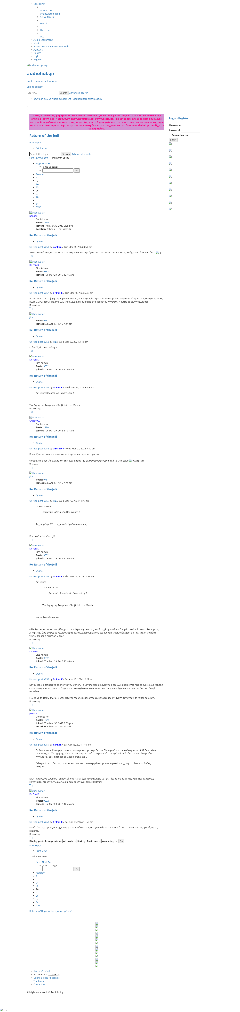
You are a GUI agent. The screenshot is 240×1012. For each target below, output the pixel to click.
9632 (46, 271)
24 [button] (37, 184)
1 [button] (36, 177)
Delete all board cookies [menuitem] (46, 977)
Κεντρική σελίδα (42, 971)
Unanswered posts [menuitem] (50, 13)
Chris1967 (34, 420)
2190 (46, 427)
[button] (40, 174)
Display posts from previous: (45, 841)
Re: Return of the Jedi (43, 235)
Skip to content (35, 86)
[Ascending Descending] (109, 841)
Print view (41, 148)
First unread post (38, 157)
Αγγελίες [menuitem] (38, 49)
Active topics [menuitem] (47, 16)
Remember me (179, 135)
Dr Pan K (34, 264)
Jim (31, 317)
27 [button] (37, 193)
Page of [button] (43, 163)
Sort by (81, 841)
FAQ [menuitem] (42, 36)
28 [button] (37, 197)
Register (183, 118)
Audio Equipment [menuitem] (43, 39)
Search (63, 92)
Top (31, 255)
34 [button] (37, 203)
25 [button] (37, 187)
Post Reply (35, 142)
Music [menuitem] (36, 43)
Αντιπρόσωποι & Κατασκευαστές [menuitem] (51, 46)
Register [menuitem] (37, 59)
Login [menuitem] (36, 56)
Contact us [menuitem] (39, 984)
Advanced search (78, 92)
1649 (46, 222)
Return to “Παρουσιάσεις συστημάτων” (50, 911)
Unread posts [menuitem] (47, 10)
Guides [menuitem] (37, 52)
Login (172, 118)
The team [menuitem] (45, 30)
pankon (33, 215)
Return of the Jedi (44, 135)
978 (45, 320)
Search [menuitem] (44, 23)
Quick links (39, 3)
